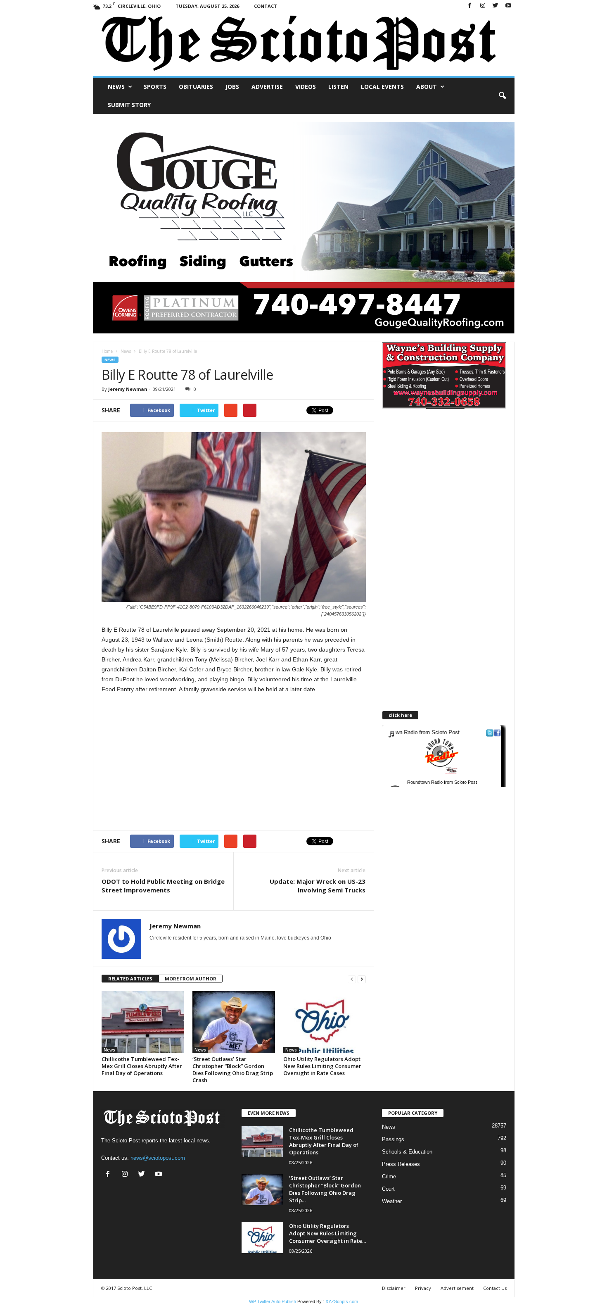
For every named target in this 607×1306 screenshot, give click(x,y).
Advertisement (457, 1288)
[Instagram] (483, 6)
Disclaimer (393, 1288)
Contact (265, 6)
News (116, 86)
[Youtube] (508, 6)
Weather (392, 1201)
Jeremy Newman (127, 389)
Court (388, 1189)
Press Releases (401, 1164)
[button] (502, 96)
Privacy (423, 1288)
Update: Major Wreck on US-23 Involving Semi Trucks (317, 885)
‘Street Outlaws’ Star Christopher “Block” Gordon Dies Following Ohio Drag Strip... (325, 1189)
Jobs (232, 86)
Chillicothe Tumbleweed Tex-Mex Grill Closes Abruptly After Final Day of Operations (142, 1066)
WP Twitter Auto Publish (272, 1301)
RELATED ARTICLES (130, 978)
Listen (338, 86)
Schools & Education (407, 1152)
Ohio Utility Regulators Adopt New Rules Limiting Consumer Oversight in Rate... (327, 1233)
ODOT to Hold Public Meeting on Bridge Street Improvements (163, 885)
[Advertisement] (171, 762)
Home (107, 351)
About (426, 86)
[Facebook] (470, 6)
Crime (389, 1176)
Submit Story (129, 105)
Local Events (382, 86)
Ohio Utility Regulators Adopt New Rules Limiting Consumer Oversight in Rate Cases (322, 1066)
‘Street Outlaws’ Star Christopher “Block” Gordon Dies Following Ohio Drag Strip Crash (232, 1069)
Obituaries (196, 86)
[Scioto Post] (304, 44)
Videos (305, 86)
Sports (155, 86)
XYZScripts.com (341, 1301)
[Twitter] (495, 6)
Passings (393, 1139)
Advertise (267, 86)
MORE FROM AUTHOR (190, 978)
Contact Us (495, 1288)
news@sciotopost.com (157, 1158)
